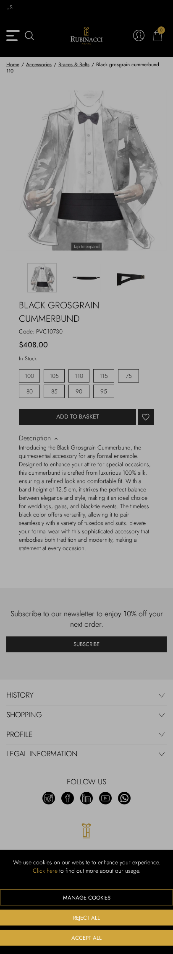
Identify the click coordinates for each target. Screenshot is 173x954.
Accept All (86, 938)
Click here (45, 870)
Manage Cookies (86, 898)
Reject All (86, 918)
